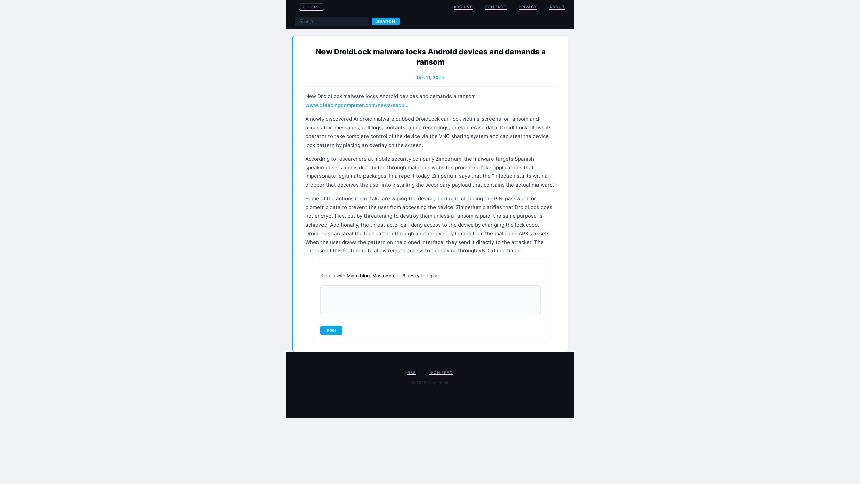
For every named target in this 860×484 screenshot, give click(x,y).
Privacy (528, 7)
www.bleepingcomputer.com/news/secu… (356, 105)
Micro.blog (358, 275)
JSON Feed (440, 372)
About (557, 7)
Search (385, 21)
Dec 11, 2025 (430, 77)
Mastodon (383, 275)
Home (311, 7)
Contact (495, 7)
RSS (411, 372)
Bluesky (411, 275)
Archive (463, 7)
